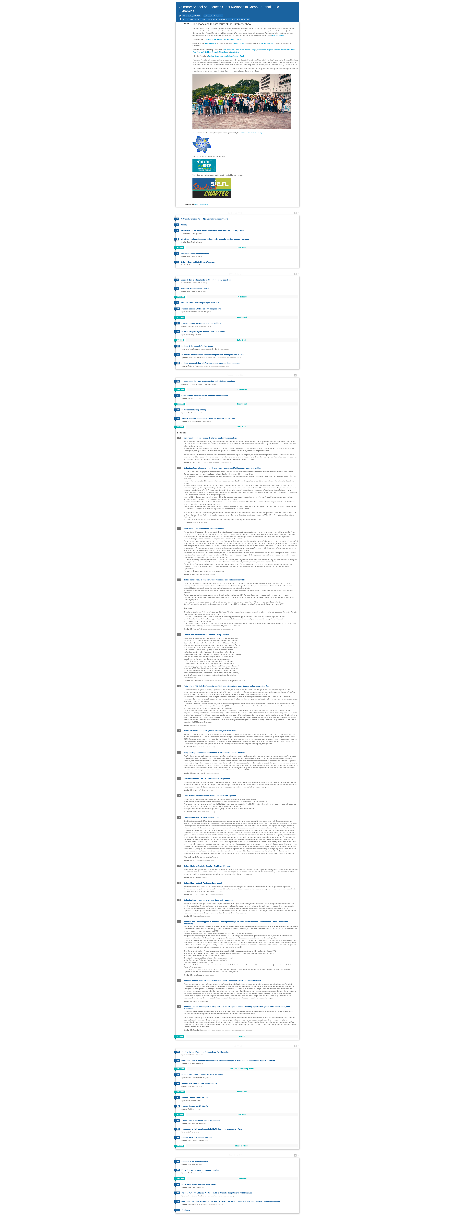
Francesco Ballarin (222, 39)
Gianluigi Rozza (210, 39)
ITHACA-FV (282, 35)
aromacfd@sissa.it (201, 204)
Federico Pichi (202, 52)
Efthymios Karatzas (273, 50)
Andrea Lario (285, 50)
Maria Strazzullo (212, 52)
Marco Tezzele (224, 52)
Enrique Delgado (228, 50)
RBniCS (274, 35)
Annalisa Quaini (210, 43)
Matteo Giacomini (267, 43)
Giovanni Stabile (235, 39)
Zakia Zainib (234, 52)
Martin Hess (261, 50)
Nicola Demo (239, 50)
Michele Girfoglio (250, 50)
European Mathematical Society (251, 133)
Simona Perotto (238, 43)
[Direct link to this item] (245, 213)
